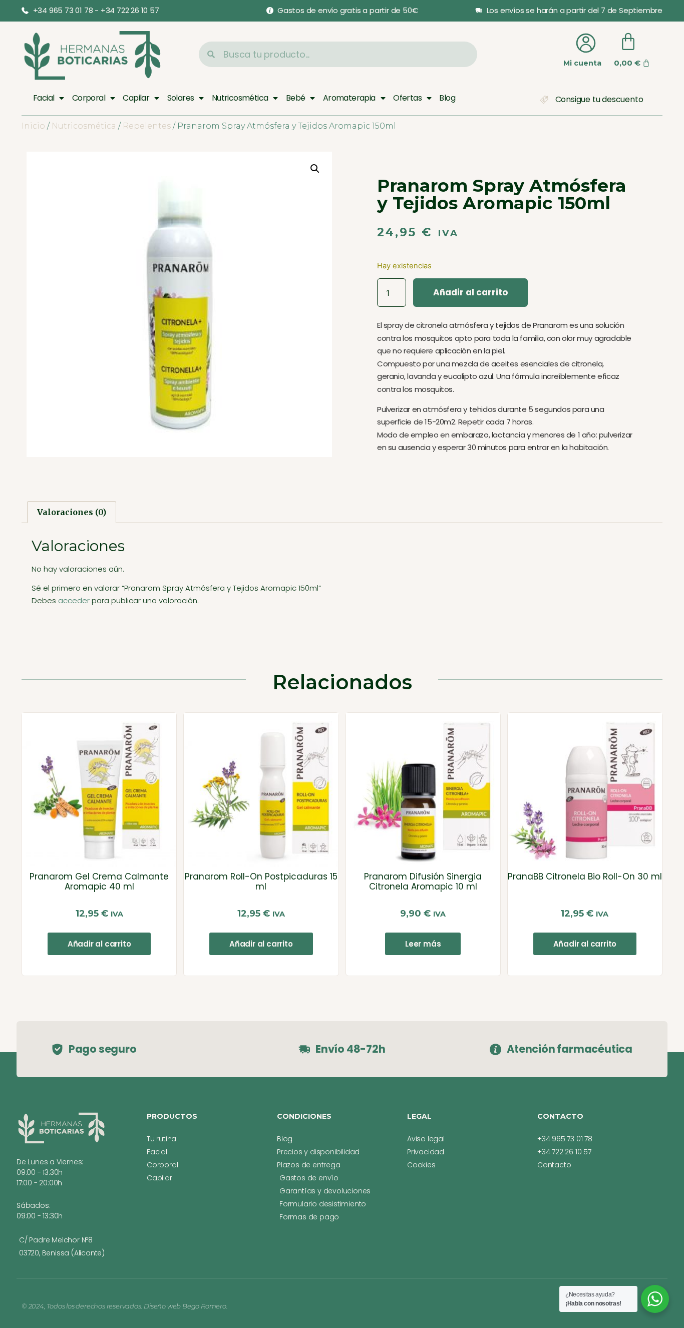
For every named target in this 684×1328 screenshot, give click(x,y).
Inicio (33, 126)
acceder (74, 600)
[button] (315, 169)
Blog (447, 98)
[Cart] (628, 42)
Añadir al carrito (470, 292)
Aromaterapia (349, 98)
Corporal (88, 98)
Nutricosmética (240, 98)
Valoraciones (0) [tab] (71, 512)
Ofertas (407, 98)
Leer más (423, 944)
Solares (180, 98)
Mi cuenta (582, 63)
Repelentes (147, 126)
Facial (43, 98)
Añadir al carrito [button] (99, 944)
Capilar (136, 98)
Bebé (295, 98)
